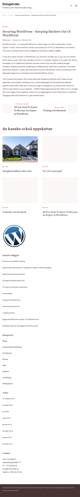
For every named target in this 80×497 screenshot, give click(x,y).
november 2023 (8, 399)
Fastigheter (7, 353)
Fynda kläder (7, 293)
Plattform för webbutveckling (13, 261)
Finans (5, 359)
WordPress (15, 490)
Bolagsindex (10, 4)
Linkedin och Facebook (14, 212)
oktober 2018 (7, 431)
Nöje (4, 365)
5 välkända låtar (8, 313)
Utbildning (6, 377)
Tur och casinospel (52, 171)
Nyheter (5, 371)
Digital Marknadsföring (12, 347)
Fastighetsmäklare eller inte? (17, 171)
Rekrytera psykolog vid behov (13, 274)
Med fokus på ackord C (11, 306)
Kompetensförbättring (11, 300)
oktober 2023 (7, 405)
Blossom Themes (68, 487)
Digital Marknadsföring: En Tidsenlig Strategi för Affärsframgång (26, 268)
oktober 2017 (7, 444)
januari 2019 (7, 424)
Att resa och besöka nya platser (14, 287)
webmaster (6, 40)
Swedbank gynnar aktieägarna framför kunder (20, 326)
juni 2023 (5, 411)
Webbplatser (7, 383)
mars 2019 (6, 418)
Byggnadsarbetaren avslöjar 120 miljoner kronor (20, 319)
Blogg (5, 27)
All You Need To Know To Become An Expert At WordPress (59, 214)
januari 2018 (7, 437)
